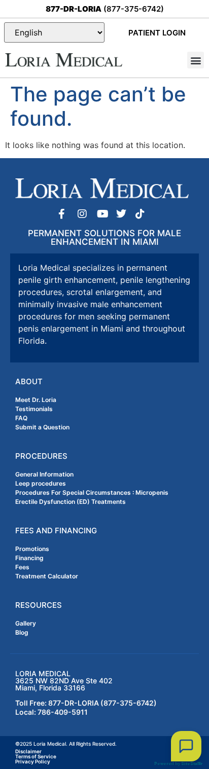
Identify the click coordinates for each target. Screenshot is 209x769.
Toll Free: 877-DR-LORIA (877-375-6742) (86, 703)
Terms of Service (35, 756)
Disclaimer (28, 751)
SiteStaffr (191, 763)
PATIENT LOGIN (157, 33)
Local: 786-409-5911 (51, 712)
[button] (195, 60)
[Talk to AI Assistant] (186, 746)
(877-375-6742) (105, 9)
